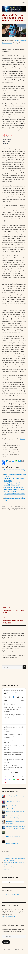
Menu (23, 2)
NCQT (5, 506)
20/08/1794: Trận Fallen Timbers (13, 832)
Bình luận (17, 506)
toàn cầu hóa (16, 509)
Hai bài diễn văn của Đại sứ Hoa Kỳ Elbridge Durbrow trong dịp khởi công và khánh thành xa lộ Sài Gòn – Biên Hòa (14, 858)
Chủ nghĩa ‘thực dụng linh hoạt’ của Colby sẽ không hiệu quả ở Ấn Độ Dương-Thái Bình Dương (14, 728)
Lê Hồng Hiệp (22, 508)
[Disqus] (14, 536)
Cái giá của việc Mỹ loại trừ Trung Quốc (13, 721)
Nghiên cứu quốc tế (7, 949)
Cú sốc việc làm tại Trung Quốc (11, 741)
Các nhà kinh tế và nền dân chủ (13, 487)
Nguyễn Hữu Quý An (7, 509)
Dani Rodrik (15, 508)
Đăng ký (6, 942)
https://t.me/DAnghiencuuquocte (9, 916)
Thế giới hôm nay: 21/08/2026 (13, 801)
